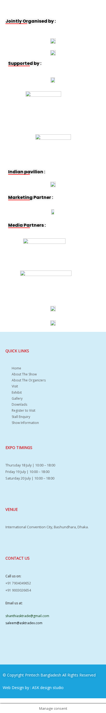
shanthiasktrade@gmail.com (27, 616)
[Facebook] (12, 644)
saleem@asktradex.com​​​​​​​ (23, 623)
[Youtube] (28, 644)
